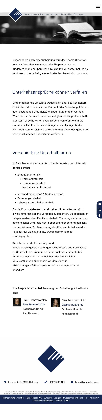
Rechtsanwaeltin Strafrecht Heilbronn (41, 391)
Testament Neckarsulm (44, 393)
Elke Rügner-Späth (34, 304)
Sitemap (58, 400)
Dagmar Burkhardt (72, 304)
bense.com (82, 398)
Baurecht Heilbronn (11, 391)
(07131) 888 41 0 (57, 382)
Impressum (94, 398)
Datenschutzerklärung (42, 400)
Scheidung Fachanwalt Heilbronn (63, 391)
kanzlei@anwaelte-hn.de (86, 382)
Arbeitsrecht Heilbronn (80, 391)
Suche (67, 400)
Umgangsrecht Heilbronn (90, 393)
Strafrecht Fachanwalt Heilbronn (27, 393)
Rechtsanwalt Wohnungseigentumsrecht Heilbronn (67, 393)
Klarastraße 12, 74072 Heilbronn (23, 382)
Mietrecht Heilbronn (24, 391)
